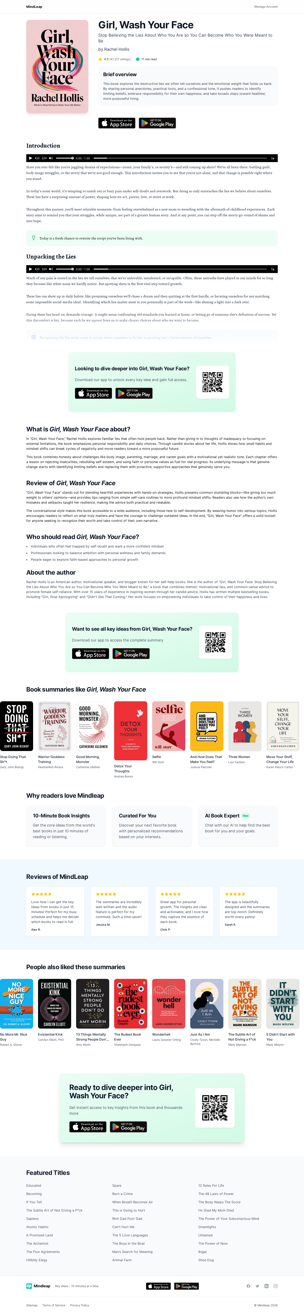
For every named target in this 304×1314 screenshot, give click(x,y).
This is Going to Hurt (128, 1210)
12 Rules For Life (211, 1185)
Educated (33, 1185)
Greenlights (207, 1227)
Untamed (205, 1235)
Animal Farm (122, 1260)
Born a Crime (122, 1194)
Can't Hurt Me (123, 1227)
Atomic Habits (37, 1227)
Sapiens (32, 1219)
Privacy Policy (79, 1305)
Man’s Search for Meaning (132, 1252)
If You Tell (34, 1202)
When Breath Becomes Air (132, 1202)
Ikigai (202, 1252)
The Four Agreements (43, 1252)
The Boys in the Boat (128, 1243)
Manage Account (266, 6)
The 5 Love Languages (130, 1235)
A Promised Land (39, 1235)
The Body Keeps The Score (219, 1202)
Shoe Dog (206, 1260)
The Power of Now (213, 1243)
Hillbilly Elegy (36, 1260)
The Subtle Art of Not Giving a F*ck (54, 1210)
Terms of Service (53, 1305)
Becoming (34, 1194)
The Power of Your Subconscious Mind (228, 1219)
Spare (116, 1185)
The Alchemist (37, 1243)
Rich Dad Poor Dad (127, 1219)
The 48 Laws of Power (216, 1194)
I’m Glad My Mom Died (216, 1210)
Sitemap (31, 1305)
